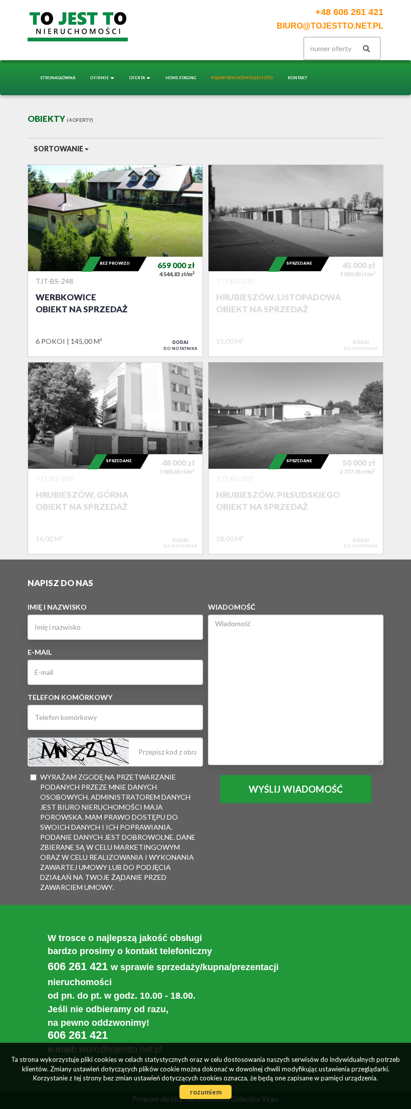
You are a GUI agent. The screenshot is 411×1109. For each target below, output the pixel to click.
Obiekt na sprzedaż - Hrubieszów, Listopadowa (296, 260)
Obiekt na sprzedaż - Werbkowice (115, 260)
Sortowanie (59, 148)
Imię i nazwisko (57, 607)
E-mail (40, 652)
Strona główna (57, 77)
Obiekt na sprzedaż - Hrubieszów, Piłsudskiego (296, 458)
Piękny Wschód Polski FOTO (242, 77)
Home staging (180, 77)
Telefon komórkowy (70, 697)
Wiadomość (231, 607)
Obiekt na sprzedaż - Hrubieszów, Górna (115, 458)
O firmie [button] (99, 77)
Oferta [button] (137, 77)
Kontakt (297, 77)
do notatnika (180, 344)
